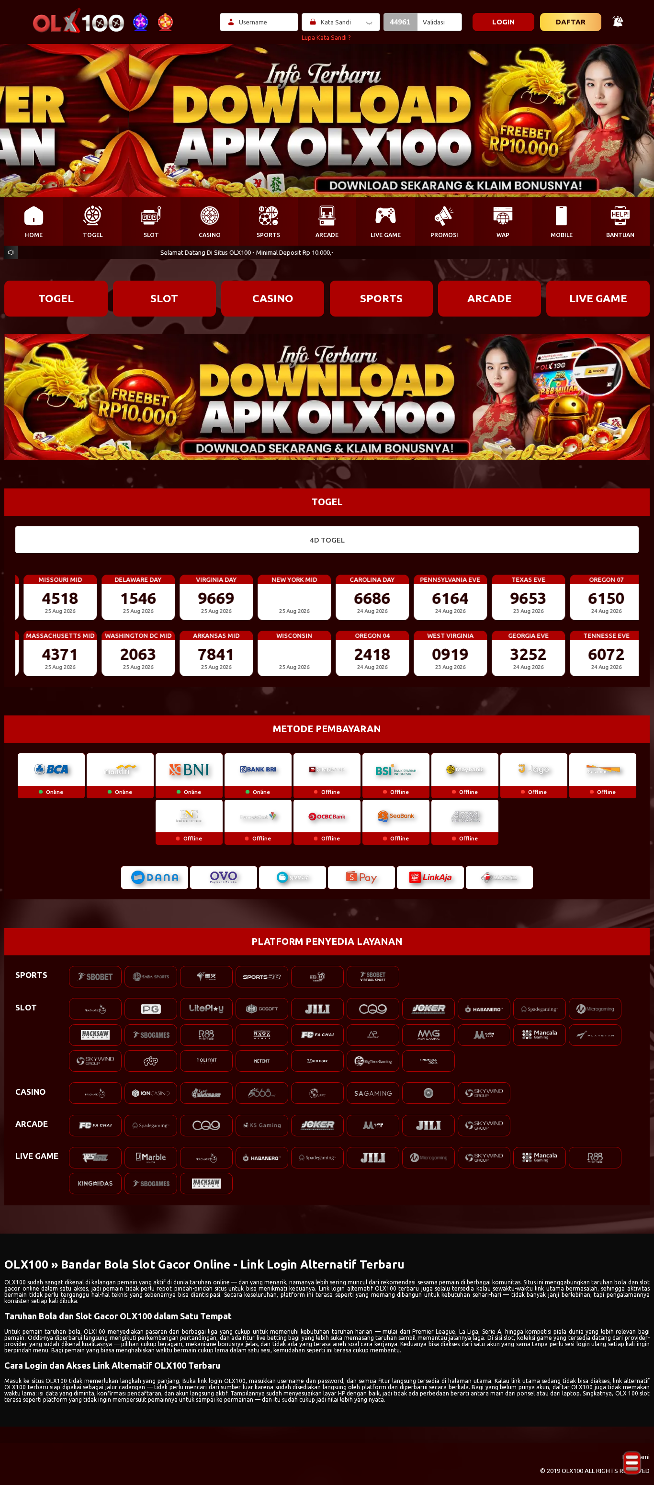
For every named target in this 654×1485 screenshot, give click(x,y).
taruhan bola (62, 1331)
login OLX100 (227, 1381)
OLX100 (15, 1282)
